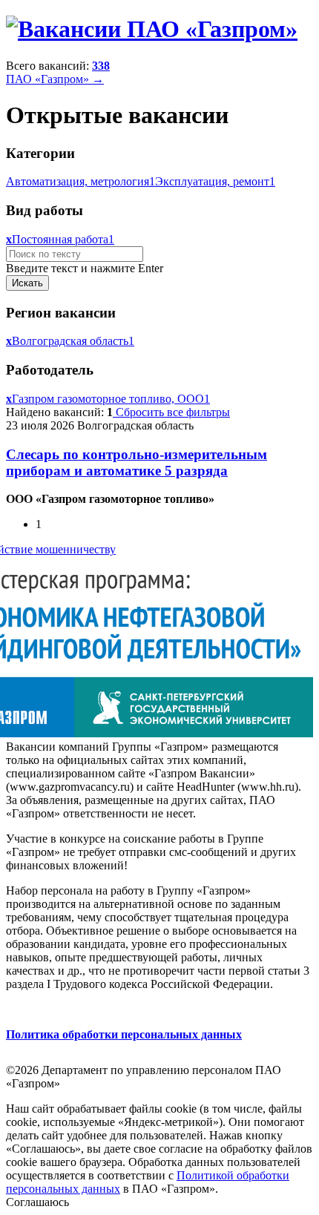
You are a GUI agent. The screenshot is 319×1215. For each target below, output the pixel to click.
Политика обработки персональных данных (124, 1034)
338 (101, 65)
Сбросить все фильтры (171, 412)
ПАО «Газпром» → (55, 79)
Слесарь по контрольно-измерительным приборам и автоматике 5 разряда (136, 462)
